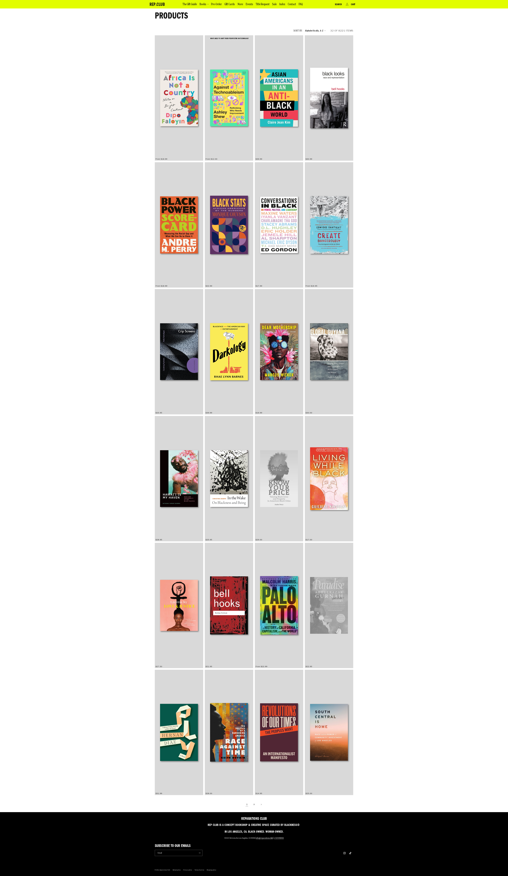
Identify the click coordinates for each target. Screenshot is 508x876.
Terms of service (199, 870)
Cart (353, 4)
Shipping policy (211, 870)
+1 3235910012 (279, 838)
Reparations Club (165, 870)
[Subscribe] (199, 853)
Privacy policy (187, 870)
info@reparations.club (264, 838)
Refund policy (177, 870)
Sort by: (297, 30)
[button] (204, 4)
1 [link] (246, 804)
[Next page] (261, 804)
